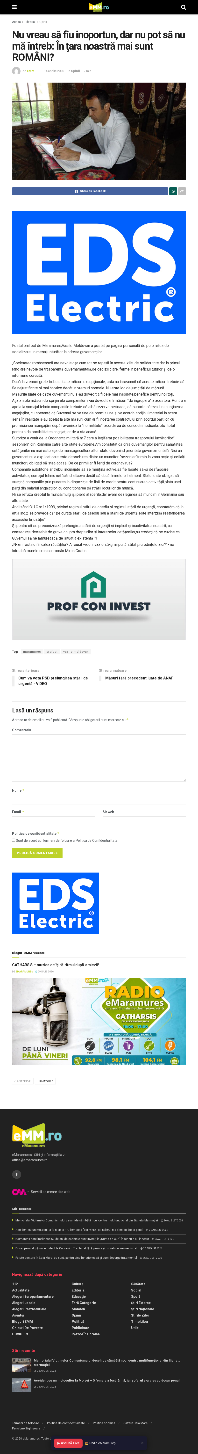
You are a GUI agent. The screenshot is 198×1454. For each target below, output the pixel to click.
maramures (32, 651)
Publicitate (80, 1328)
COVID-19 (20, 1334)
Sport (135, 1296)
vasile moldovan (76, 651)
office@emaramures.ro (30, 1160)
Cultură (78, 1284)
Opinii (43, 22)
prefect (52, 651)
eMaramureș (24, 971)
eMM (31, 71)
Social (136, 1290)
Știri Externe (141, 1303)
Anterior (23, 1081)
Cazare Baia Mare (135, 1423)
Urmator (44, 1081)
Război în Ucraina (86, 1334)
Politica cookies (104, 1423)
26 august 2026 (173, 1220)
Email (18, 811)
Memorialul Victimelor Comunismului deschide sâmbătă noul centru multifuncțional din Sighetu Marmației (86, 1220)
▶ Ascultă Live (68, 1443)
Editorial (30, 22)
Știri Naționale (142, 1309)
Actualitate (20, 1290)
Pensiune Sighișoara (26, 1428)
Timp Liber (139, 1322)
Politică (78, 1322)
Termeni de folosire (25, 1423)
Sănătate (138, 1284)
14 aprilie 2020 (54, 71)
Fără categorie (84, 1303)
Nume (18, 790)
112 (15, 1284)
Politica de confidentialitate (36, 833)
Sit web (108, 812)
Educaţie (79, 1296)
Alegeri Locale (23, 1303)
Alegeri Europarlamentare (33, 1296)
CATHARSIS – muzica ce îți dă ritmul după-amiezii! (55, 965)
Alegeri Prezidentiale (29, 1309)
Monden (78, 1309)
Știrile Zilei (140, 1315)
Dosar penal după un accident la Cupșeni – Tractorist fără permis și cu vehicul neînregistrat (76, 1248)
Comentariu (21, 730)
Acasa (16, 22)
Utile (135, 1328)
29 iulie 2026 (45, 971)
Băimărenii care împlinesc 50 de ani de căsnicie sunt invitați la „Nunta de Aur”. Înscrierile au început (82, 1239)
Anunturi (19, 1315)
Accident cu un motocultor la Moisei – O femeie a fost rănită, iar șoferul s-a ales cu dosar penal (79, 1230)
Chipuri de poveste (27, 1328)
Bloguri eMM (22, 1322)
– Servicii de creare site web (49, 1192)
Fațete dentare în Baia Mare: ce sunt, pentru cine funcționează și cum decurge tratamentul (76, 1257)
